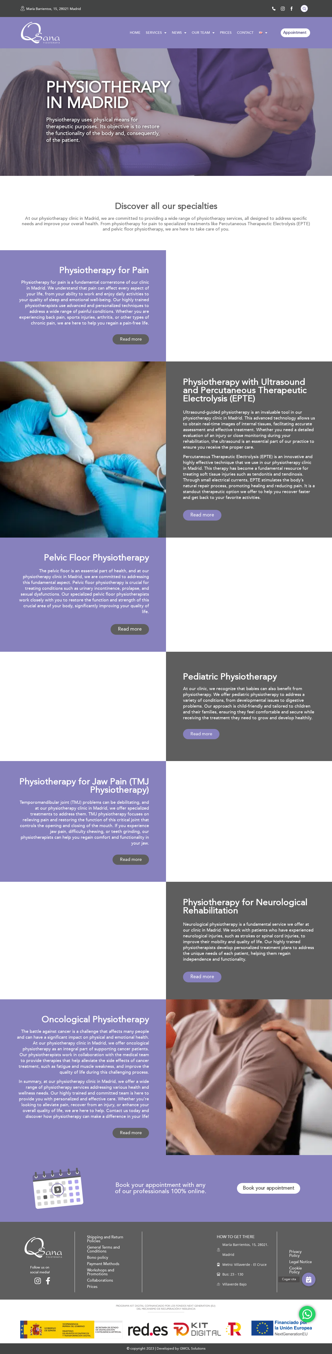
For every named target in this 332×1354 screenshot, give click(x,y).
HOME (135, 33)
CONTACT (245, 33)
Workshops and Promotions (100, 1272)
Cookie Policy (295, 1270)
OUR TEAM (201, 33)
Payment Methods (103, 1263)
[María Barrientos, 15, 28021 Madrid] (22, 8)
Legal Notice (300, 1262)
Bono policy (97, 1257)
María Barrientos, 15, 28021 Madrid (53, 9)
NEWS (177, 33)
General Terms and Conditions (103, 1249)
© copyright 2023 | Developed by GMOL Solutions (166, 1348)
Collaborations (100, 1280)
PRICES (226, 33)
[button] (304, 8)
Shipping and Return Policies (105, 1239)
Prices (92, 1286)
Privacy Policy (295, 1253)
